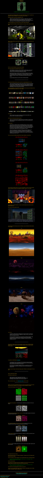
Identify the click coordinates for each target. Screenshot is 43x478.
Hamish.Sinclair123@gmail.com (4, 476)
